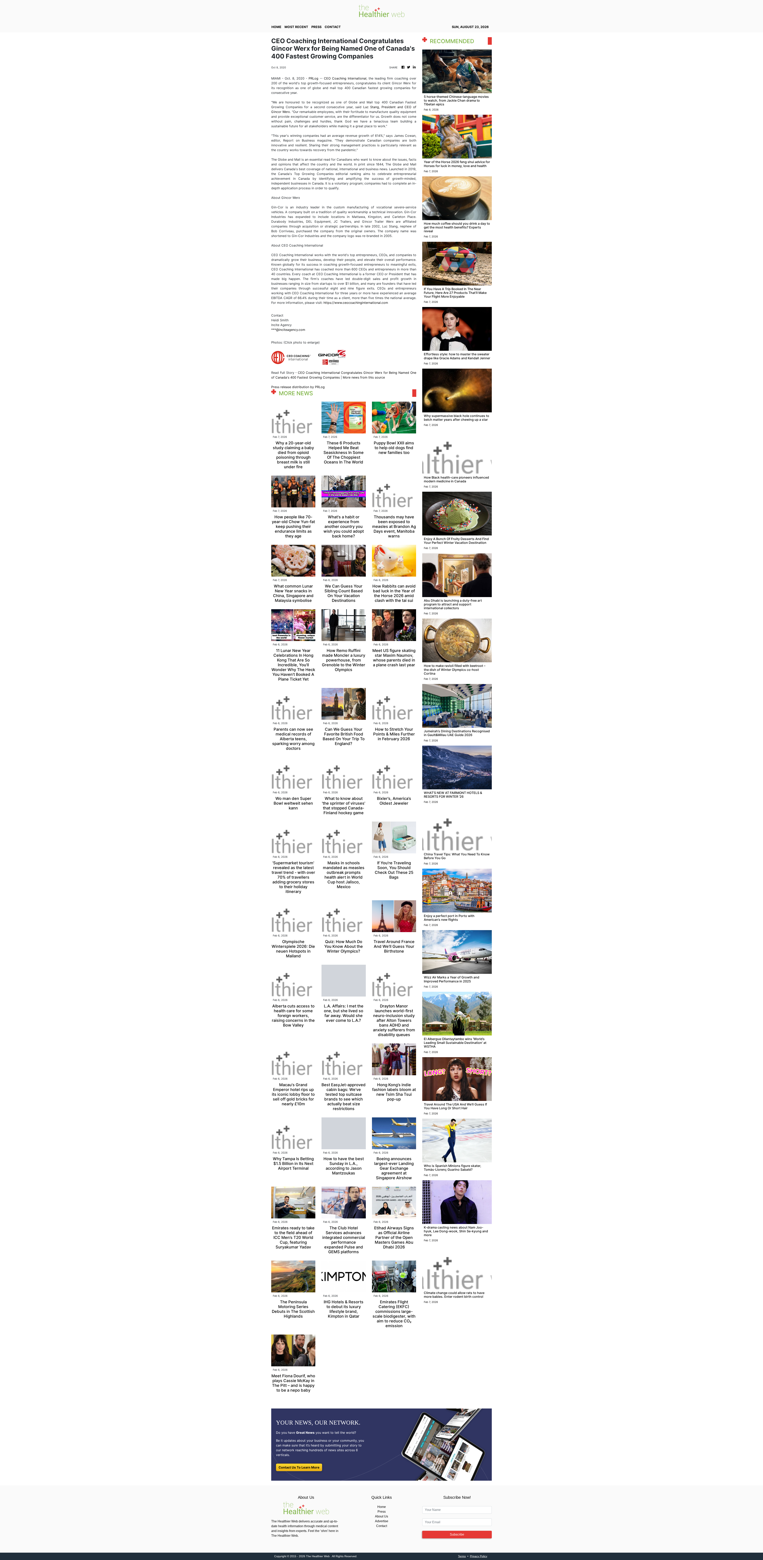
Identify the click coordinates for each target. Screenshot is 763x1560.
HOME (276, 27)
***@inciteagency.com (288, 330)
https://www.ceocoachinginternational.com (355, 303)
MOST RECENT (296, 27)
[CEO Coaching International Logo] (291, 357)
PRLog (313, 78)
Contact (381, 1526)
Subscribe (457, 1534)
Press (382, 1511)
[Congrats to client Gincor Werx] (332, 357)
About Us (381, 1516)
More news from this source (364, 377)
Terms (462, 1556)
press (316, 27)
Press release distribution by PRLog (298, 387)
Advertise (381, 1521)
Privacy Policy (478, 1556)
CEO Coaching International (345, 78)
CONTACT (333, 27)
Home (381, 1507)
